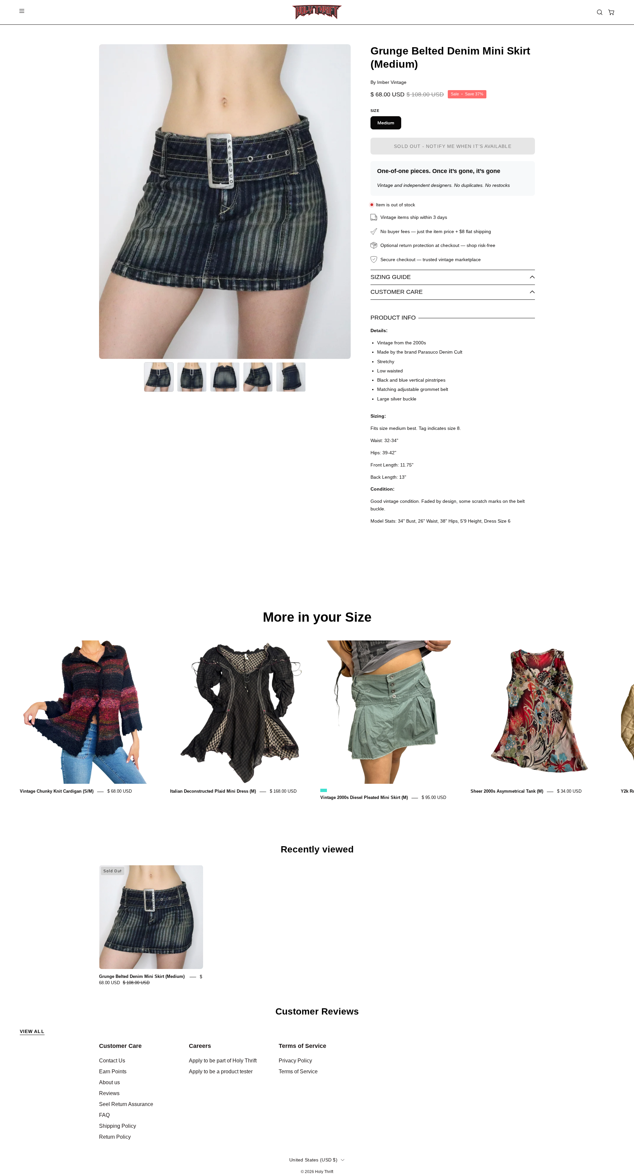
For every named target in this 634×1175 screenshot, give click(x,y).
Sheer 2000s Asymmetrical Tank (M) (507, 791)
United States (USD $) (313, 1159)
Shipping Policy (117, 1126)
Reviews (109, 1093)
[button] (600, 12)
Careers (200, 1046)
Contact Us (112, 1060)
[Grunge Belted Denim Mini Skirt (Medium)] (159, 377)
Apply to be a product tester (221, 1071)
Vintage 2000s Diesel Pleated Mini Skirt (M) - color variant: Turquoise (323, 790)
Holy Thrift (324, 1171)
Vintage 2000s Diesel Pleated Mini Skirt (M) (364, 797)
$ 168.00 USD (283, 791)
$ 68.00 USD (119, 791)
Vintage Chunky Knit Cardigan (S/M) (56, 791)
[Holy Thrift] (317, 12)
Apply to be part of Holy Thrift (223, 1060)
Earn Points (112, 1071)
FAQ (104, 1115)
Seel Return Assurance (126, 1104)
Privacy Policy (295, 1060)
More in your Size (317, 617)
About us (109, 1082)
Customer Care (396, 292)
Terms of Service (302, 1046)
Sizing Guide (390, 277)
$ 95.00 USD (434, 797)
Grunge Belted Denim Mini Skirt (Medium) (142, 976)
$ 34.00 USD (569, 791)
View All (32, 1031)
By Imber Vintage (388, 82)
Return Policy (115, 1137)
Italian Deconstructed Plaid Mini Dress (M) (213, 791)
